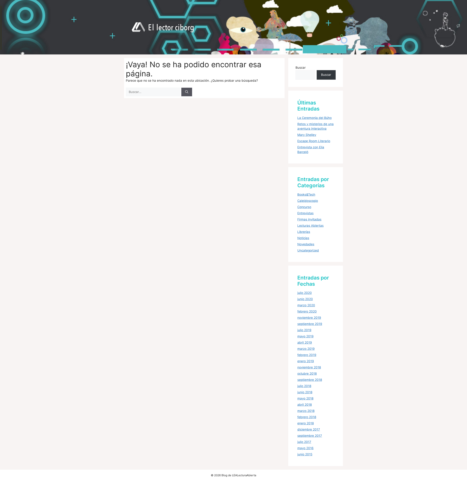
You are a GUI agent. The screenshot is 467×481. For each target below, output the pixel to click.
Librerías (303, 232)
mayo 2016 (305, 448)
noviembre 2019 (309, 318)
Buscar (301, 67)
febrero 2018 (306, 417)
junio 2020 (305, 299)
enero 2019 (305, 361)
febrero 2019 (306, 355)
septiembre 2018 (309, 380)
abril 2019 (304, 342)
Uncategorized (308, 250)
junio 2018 (304, 392)
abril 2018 (304, 404)
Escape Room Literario (313, 141)
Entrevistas (305, 213)
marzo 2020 (306, 305)
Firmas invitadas (309, 219)
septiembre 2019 (309, 324)
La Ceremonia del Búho (314, 118)
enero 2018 (305, 423)
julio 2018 (304, 386)
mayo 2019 (305, 336)
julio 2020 (304, 293)
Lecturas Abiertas (310, 225)
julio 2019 (304, 330)
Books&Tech (306, 194)
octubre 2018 (307, 373)
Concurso (304, 207)
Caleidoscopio (307, 201)
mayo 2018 (305, 398)
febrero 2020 (307, 311)
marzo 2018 (305, 411)
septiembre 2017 (309, 436)
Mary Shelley (306, 135)
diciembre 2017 (308, 429)
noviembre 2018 (309, 367)
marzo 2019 (306, 349)
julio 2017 (304, 442)
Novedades (305, 244)
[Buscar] (186, 92)
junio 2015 (304, 454)
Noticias (303, 238)
